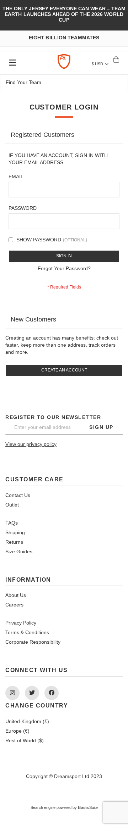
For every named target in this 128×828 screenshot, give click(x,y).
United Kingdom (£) (27, 721)
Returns (14, 542)
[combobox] (64, 82)
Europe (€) (17, 731)
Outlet (12, 505)
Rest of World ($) (24, 740)
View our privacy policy (31, 444)
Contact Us (17, 495)
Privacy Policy (20, 623)
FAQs (11, 523)
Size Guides (18, 551)
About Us (15, 595)
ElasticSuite (88, 807)
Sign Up (101, 427)
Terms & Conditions (27, 632)
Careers (14, 605)
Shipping (15, 532)
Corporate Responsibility (32, 642)
